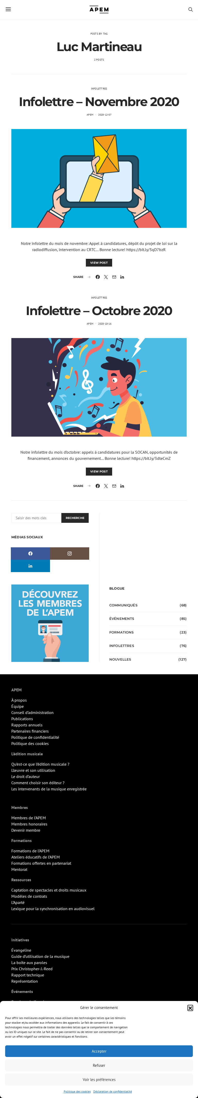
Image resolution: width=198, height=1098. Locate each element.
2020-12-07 (104, 114)
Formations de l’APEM (30, 850)
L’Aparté (17, 902)
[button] (190, 1007)
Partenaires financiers (30, 731)
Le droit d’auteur (25, 776)
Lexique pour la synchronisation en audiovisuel (53, 908)
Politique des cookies (77, 1091)
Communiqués (123, 605)
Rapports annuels (27, 724)
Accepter (99, 1051)
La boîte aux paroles (29, 962)
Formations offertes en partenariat (41, 863)
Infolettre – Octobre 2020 (99, 310)
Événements (121, 618)
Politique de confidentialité (35, 737)
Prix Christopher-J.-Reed (32, 968)
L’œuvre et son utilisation (33, 770)
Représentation (24, 981)
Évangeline (21, 950)
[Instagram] (69, 553)
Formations (121, 632)
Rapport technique (27, 974)
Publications (22, 718)
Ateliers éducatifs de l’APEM (35, 857)
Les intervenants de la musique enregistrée (49, 788)
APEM (90, 114)
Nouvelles (120, 659)
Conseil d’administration (32, 712)
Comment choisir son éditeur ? (37, 782)
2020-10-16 (104, 323)
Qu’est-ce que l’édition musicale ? (40, 764)
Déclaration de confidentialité (112, 1091)
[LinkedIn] (30, 566)
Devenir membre (25, 830)
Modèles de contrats (29, 896)
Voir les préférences (99, 1079)
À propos (19, 700)
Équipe (17, 706)
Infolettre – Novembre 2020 (99, 101)
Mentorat (19, 869)
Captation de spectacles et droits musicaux (48, 890)
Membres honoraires (29, 824)
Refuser (99, 1065)
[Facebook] (30, 553)
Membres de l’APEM (28, 817)
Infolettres (99, 88)
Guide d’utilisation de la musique (40, 956)
